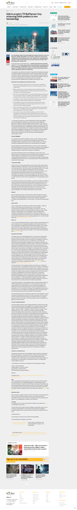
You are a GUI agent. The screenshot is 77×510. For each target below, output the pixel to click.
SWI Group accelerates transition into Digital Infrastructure (40, 476)
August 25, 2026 (10, 478)
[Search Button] (41, 3)
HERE (30, 370)
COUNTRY (9, 6)
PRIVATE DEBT (30, 6)
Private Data (57, 2)
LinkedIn (45, 388)
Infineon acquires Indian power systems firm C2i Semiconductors (11, 476)
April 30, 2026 (61, 99)
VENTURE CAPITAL (23, 6)
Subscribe (67, 6)
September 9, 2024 (62, 26)
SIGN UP (46, 459)
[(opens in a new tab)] (55, 54)
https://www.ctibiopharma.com (24, 217)
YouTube (13, 389)
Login (70, 2)
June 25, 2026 (61, 81)
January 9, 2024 (62, 43)
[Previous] (26, 484)
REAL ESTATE (45, 6)
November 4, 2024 (62, 21)
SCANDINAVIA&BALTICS (23, 24)
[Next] (28, 484)
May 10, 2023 (17, 23)
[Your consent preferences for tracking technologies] (75, 508)
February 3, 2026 (62, 107)
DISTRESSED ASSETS (38, 6)
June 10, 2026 (61, 89)
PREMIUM (60, 6)
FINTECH (50, 6)
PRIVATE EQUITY (15, 6)
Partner (26, 450)
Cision (11, 23)
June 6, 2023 (33, 450)
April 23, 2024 (61, 35)
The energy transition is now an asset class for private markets (64, 78)
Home (7, 10)
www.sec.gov (38, 261)
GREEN (55, 6)
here (46, 403)
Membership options (63, 2)
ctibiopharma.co (17, 231)
